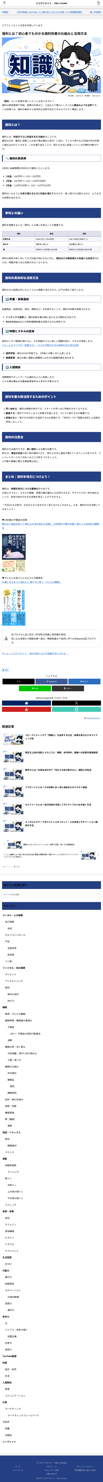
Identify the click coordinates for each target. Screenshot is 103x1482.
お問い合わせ (51, 1474)
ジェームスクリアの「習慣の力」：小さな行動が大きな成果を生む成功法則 (40, 345)
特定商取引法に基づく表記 (85, 1470)
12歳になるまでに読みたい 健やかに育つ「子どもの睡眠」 (32, 582)
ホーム (17, 1466)
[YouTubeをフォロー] (26, 709)
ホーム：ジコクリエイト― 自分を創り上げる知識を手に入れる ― (35, 653)
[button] (68, 688)
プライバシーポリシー (85, 1466)
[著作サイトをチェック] (26, 703)
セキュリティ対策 (52, 1470)
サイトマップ (18, 1470)
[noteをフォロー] (76, 709)
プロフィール (51, 1466)
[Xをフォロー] (76, 703)
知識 (6, 670)
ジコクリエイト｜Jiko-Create (51, 3)
